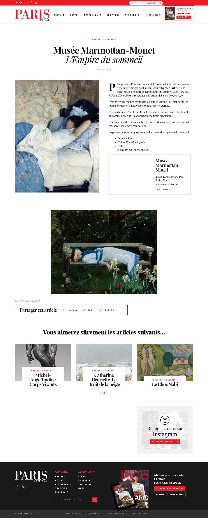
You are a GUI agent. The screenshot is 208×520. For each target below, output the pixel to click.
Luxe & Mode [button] (154, 15)
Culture (59, 15)
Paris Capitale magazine (76, 513)
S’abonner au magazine (170, 488)
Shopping (113, 15)
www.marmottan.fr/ (166, 184)
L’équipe (108, 513)
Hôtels (74, 15)
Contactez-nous (120, 513)
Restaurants (93, 15)
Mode (81, 488)
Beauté (82, 476)
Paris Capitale (22, 513)
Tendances (132, 15)
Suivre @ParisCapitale (165, 442)
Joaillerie (85, 484)
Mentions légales (95, 513)
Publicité (132, 513)
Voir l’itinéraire (164, 189)
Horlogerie (85, 480)
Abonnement (144, 513)
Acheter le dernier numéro (170, 494)
